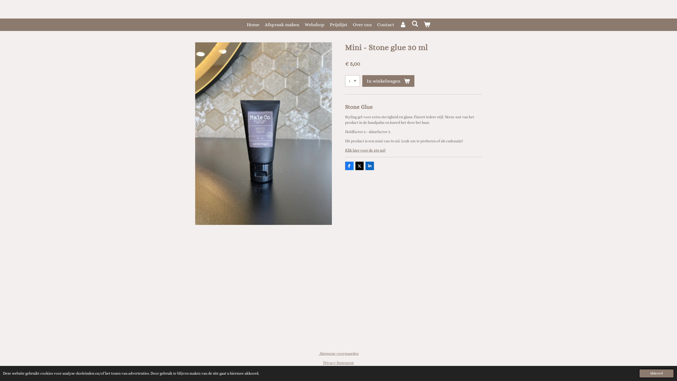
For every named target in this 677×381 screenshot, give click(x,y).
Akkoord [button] (656, 373)
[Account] (403, 25)
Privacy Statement (338, 363)
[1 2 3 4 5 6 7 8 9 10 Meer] (352, 81)
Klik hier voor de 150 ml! (365, 150)
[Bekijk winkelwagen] (427, 25)
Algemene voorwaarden (339, 353)
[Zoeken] (415, 24)
